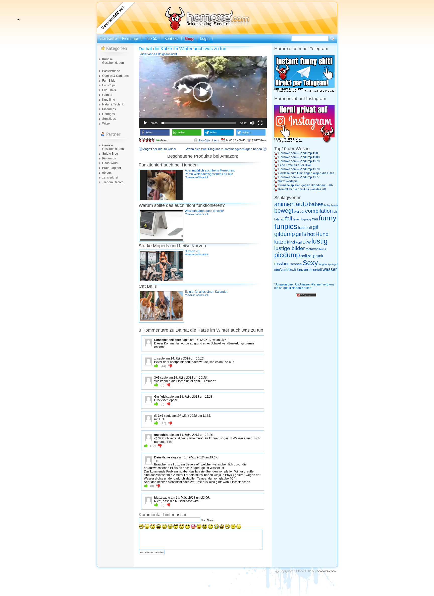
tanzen (302, 270)
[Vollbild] (260, 123)
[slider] (198, 123)
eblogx (107, 172)
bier (296, 211)
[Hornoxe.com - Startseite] (217, 33)
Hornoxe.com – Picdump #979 (299, 161)
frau (315, 219)
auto (302, 203)
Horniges (108, 114)
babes (316, 204)
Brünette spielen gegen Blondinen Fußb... (306, 185)
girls (301, 234)
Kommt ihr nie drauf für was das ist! (302, 189)
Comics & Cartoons (115, 76)
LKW (307, 242)
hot (311, 234)
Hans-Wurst (110, 163)
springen (333, 264)
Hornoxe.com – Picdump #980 (299, 157)
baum (334, 205)
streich (290, 269)
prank (318, 256)
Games (107, 95)
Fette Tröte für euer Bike (294, 165)
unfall (317, 270)
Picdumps (109, 109)
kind (291, 242)
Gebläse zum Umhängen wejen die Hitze (306, 173)
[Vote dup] (156, 366)
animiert (284, 204)
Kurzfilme (108, 99)
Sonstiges (109, 119)
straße (279, 270)
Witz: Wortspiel (288, 181)
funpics (285, 226)
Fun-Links (109, 90)
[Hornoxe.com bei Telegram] (304, 91)
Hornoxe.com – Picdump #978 (299, 169)
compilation (319, 211)
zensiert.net (110, 177)
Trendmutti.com (112, 182)
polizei (306, 256)
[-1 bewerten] (170, 366)
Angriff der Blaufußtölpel (159, 149)
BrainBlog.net (111, 168)
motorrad (312, 249)
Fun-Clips (109, 85)
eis (336, 211)
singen (323, 264)
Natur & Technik (113, 104)
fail (288, 219)
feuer (296, 219)
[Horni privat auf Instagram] (304, 141)
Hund (322, 234)
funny (327, 218)
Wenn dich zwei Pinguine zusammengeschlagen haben (224, 149)
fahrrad (279, 219)
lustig (319, 241)
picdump (287, 255)
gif (315, 227)
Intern (215, 140)
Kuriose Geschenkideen (113, 61)
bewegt (283, 211)
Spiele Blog (110, 153)
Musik (323, 249)
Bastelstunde (111, 71)
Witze (106, 123)
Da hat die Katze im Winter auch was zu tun (182, 48)
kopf (299, 242)
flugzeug (306, 219)
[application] (203, 92)
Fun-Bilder (109, 80)
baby (327, 205)
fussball (305, 227)
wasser (329, 269)
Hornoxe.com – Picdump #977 (299, 177)
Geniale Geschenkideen (113, 147)
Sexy (310, 263)
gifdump (284, 234)
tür (310, 270)
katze (280, 242)
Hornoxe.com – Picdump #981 (299, 153)
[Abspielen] (145, 123)
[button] (203, 92)
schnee (296, 264)
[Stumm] (252, 123)
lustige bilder (289, 248)
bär (302, 211)
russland (282, 264)
